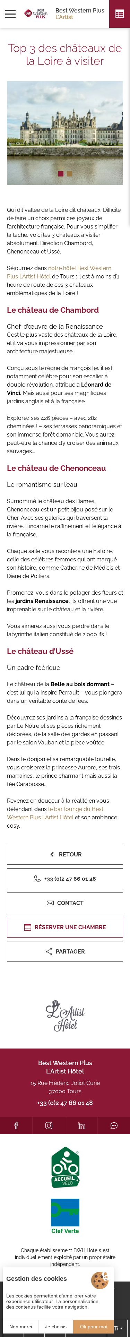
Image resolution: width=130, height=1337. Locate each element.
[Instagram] (49, 1125)
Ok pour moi (93, 1326)
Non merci (20, 1326)
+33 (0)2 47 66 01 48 (65, 1102)
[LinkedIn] (81, 1125)
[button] (60, 173)
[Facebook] (16, 1125)
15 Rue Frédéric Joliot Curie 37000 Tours (65, 1087)
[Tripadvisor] (114, 1125)
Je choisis (56, 1326)
